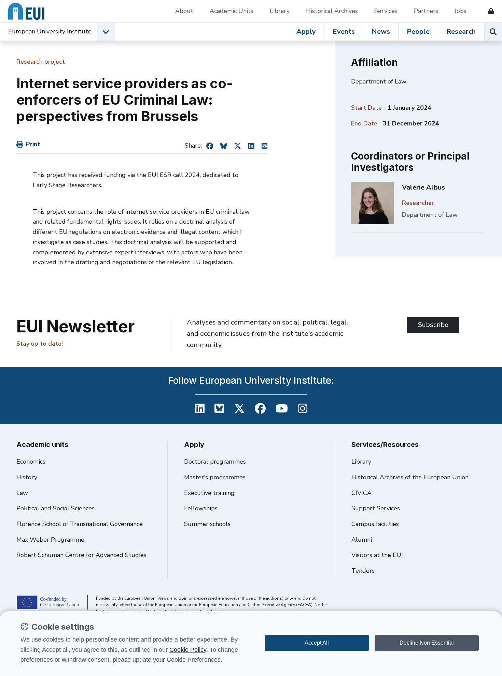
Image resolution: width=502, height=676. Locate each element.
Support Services (375, 508)
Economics (30, 461)
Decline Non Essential (427, 643)
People (418, 31)
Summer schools (207, 524)
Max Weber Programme (50, 540)
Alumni (361, 540)
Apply (306, 31)
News (381, 31)
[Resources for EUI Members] (488, 11)
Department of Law (378, 81)
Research (461, 31)
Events (344, 31)
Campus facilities (375, 524)
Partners (426, 11)
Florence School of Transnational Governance (79, 524)
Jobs (460, 11)
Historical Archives (332, 11)
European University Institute (50, 31)
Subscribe (433, 324)
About (184, 11)
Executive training (209, 493)
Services (386, 11)
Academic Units (231, 11)
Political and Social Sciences (55, 508)
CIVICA (361, 493)
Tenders (363, 571)
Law (22, 493)
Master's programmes (215, 477)
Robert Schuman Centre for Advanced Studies (81, 555)
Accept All (317, 643)
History (26, 477)
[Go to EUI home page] (26, 11)
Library (280, 11)
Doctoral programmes (215, 461)
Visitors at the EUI (377, 555)
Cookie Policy (187, 649)
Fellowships (201, 508)
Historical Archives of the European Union (410, 477)
